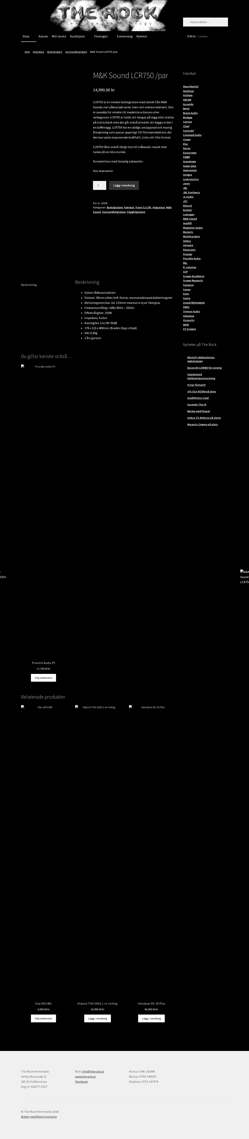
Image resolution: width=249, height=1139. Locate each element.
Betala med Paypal (198, 411)
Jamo (186, 183)
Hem (27, 52)
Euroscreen (189, 152)
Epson (186, 148)
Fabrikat (129, 207)
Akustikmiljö (190, 86)
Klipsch (187, 205)
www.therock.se (85, 1076)
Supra (186, 298)
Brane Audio (190, 113)
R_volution (189, 267)
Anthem (188, 95)
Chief (186, 126)
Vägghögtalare (136, 212)
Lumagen (188, 214)
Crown (187, 139)
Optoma (188, 245)
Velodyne (188, 316)
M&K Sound (190, 218)
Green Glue (189, 166)
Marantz (188, 232)
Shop (26, 36)
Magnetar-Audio (193, 227)
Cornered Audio (192, 135)
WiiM (186, 324)
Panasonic (189, 249)
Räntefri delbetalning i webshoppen (201, 359)
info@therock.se (93, 1071)
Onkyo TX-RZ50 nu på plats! (204, 418)
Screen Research (193, 280)
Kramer (187, 210)
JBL (185, 188)
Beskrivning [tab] (29, 285)
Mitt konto (59, 36)
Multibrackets (191, 236)
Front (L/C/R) (143, 207)
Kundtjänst (77, 36)
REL (185, 263)
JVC (185, 201)
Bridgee (187, 117)
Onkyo (187, 241)
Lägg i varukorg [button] (97, 1018)
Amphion (188, 91)
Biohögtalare (54, 52)
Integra (187, 174)
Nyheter (141, 36)
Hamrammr (190, 170)
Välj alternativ (43, 678)
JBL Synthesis (191, 192)
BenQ (186, 108)
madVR (187, 223)
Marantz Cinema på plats (202, 424)
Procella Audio (192, 258)
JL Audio (188, 196)
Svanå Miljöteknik (194, 302)
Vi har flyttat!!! (196, 385)
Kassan (43, 36)
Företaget (101, 36)
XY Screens (189, 329)
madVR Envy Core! (198, 398)
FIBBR (186, 157)
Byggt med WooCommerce (39, 1117)
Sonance (188, 285)
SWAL (186, 307)
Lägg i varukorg (124, 185)
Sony (186, 293)
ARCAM (187, 99)
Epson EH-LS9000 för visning (204, 367)
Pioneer (187, 254)
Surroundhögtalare (76, 52)
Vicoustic (189, 320)
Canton (187, 121)
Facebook (81, 1081)
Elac (185, 144)
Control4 (188, 130)
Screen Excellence (193, 276)
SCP (185, 271)
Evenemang (125, 36)
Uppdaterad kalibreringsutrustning (201, 376)
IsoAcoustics (191, 179)
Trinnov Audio (191, 311)
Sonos (187, 289)
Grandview (189, 161)
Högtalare (38, 52)
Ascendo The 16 (196, 404)
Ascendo (188, 104)
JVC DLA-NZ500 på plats (201, 391)
